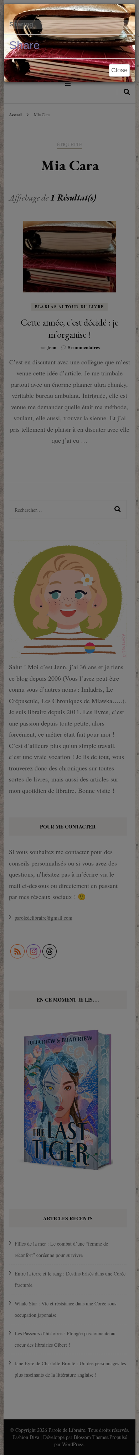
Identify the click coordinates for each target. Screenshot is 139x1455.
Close (119, 70)
